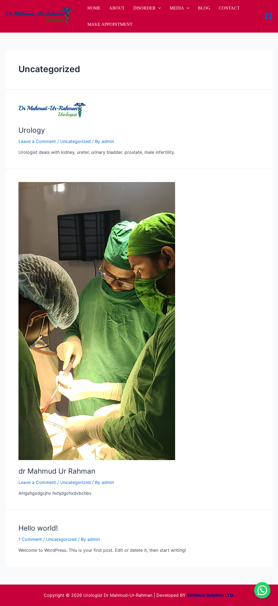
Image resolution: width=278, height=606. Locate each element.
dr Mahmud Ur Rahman (56, 471)
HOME (93, 8)
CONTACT (229, 8)
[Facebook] (268, 16)
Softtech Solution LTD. (210, 595)
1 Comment (30, 539)
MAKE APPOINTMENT (109, 24)
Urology (31, 130)
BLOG (204, 8)
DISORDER (144, 8)
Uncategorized (75, 141)
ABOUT (117, 8)
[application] (158, 8)
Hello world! (38, 528)
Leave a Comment (37, 141)
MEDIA (177, 8)
